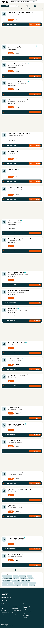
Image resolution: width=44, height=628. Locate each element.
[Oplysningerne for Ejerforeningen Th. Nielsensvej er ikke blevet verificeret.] (28, 82)
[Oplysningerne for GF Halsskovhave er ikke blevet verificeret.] (20, 407)
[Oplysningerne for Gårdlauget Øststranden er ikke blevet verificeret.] (25, 424)
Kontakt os (3, 614)
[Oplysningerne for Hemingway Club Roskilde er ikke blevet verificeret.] (26, 342)
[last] (34, 570)
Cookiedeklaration (15, 608)
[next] (31, 570)
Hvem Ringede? (26, 615)
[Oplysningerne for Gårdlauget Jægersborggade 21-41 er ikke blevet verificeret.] (32, 489)
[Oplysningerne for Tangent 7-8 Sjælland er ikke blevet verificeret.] (23, 187)
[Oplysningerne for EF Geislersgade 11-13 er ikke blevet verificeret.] (22, 440)
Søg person (25, 613)
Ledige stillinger (4, 608)
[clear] (33, 1)
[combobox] (22, 1)
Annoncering (3, 610)
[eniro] (4, 2)
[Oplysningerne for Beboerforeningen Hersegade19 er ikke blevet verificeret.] (29, 99)
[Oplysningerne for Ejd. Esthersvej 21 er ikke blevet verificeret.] (19, 505)
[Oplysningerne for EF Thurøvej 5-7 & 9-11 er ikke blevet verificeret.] (23, 358)
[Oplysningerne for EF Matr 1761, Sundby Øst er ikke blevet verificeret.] (24, 538)
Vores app (25, 617)
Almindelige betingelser (16, 610)
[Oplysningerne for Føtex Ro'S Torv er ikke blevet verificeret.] (18, 169)
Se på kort (32, 6)
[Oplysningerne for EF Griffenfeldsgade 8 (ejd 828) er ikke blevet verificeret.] (29, 375)
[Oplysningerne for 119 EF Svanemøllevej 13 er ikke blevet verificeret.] (23, 554)
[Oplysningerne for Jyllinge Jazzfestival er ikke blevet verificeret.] (21, 221)
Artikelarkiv (14, 614)
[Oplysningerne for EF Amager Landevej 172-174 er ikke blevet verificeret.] (27, 472)
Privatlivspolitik (14, 606)
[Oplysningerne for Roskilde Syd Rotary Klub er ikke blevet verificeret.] (25, 272)
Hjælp (13, 612)
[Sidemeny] (42, 1)
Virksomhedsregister (5, 612)
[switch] (27, 6)
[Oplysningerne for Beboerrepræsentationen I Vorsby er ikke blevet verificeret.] (31, 133)
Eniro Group (3, 606)
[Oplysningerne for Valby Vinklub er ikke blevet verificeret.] (18, 308)
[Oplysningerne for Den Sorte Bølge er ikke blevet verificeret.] (19, 151)
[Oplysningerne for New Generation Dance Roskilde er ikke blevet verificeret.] (29, 290)
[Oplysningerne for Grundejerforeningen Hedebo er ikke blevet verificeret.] (28, 64)
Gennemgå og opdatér (35, 24)
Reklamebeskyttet (11, 16)
